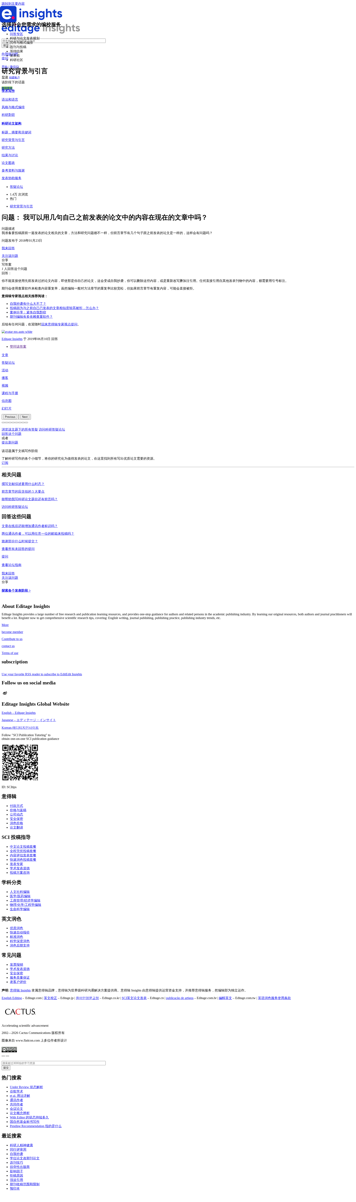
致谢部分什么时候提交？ (20, 541)
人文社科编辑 (20, 892)
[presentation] (10, 417)
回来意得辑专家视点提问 (59, 324)
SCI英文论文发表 (134, 998)
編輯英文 (225, 998)
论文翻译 (16, 827)
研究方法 (8, 147)
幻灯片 (7, 408)
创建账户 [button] (14, 77)
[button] (3, 422)
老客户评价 (18, 982)
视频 (5, 385)
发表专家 (16, 864)
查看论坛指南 (11, 565)
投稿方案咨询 (20, 872)
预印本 (15, 1188)
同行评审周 (18, 1149)
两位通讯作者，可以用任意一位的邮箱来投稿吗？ (38, 533)
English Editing (12, 998)
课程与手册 (10, 393)
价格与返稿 (18, 810)
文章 (5, 355)
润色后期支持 (20, 945)
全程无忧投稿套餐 (23, 851)
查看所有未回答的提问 (18, 549)
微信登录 (7, 88)
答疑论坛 (8, 362)
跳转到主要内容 (13, 3)
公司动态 (16, 814)
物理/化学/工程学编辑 (25, 905)
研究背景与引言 (13, 140)
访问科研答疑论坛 (52, 429)
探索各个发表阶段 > (16, 590)
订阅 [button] (5, 463)
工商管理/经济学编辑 (25, 900)
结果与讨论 (10, 155)
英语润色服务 (268, 998)
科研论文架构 (11, 123)
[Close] (3, 1056)
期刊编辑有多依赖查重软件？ (31, 316)
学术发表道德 (20, 868)
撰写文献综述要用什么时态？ (23, 484)
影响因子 (16, 1171)
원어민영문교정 (87, 998)
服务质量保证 (20, 977)
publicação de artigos (179, 998)
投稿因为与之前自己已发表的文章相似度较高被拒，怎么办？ (54, 308)
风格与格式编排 (13, 107)
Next (25, 416)
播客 (5, 378)
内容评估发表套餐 (23, 855)
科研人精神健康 (21, 1145)
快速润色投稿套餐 (23, 859)
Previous (10, 416)
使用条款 (284, 998)
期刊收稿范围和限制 (25, 1184)
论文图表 (8, 163)
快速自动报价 (20, 932)
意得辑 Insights (20, 990)
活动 (5, 370)
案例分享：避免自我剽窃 (28, 312)
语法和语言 (10, 99)
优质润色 (16, 928)
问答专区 (16, 34)
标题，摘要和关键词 (16, 132)
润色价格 (16, 823)
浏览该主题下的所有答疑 (20, 429)
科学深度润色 (20, 941)
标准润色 (16, 936)
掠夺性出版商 (20, 1167)
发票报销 (16, 964)
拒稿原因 (16, 1175)
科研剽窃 (8, 115)
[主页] (41, 32)
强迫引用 (16, 1180)
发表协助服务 (11, 178)
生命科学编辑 (20, 909)
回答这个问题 (11, 434)
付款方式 (16, 806)
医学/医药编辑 (20, 896)
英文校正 (50, 998)
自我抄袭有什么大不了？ (28, 303)
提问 (5, 58)
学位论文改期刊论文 (25, 1158)
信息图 (7, 401)
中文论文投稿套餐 (23, 846)
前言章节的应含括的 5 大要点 (23, 491)
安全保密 (16, 819)
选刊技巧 (16, 1162)
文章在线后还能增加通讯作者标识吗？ (30, 526)
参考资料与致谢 (13, 170)
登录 (5, 77)
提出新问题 (10, 442)
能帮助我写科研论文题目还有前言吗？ (30, 499)
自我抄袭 (16, 1154)
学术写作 (8, 91)
